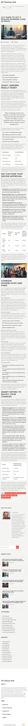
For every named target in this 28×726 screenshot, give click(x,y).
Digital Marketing (7, 621)
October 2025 (6, 659)
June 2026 (6, 645)
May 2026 (5, 647)
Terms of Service (7, 707)
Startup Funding (7, 618)
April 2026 (5, 648)
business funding (21, 493)
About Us (5, 704)
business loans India (10, 493)
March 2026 (6, 650)
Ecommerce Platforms (8, 623)
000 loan (8, 495)
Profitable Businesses (8, 630)
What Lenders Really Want (8, 75)
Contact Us (6, 711)
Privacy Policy (7, 714)
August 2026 (6, 641)
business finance (6, 497)
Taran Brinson (6, 42)
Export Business (7, 625)
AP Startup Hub (8, 2)
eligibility (14, 495)
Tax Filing (5, 616)
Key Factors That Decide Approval (10, 77)
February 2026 (6, 652)
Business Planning (7, 627)
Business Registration (8, 628)
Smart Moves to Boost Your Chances (11, 82)
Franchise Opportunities (9, 619)
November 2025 (7, 657)
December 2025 (7, 656)
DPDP (4, 717)
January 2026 (6, 654)
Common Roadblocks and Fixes (9, 79)
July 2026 (5, 643)
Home (3, 7)
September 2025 (7, 661)
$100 (3, 495)
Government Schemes (8, 632)
